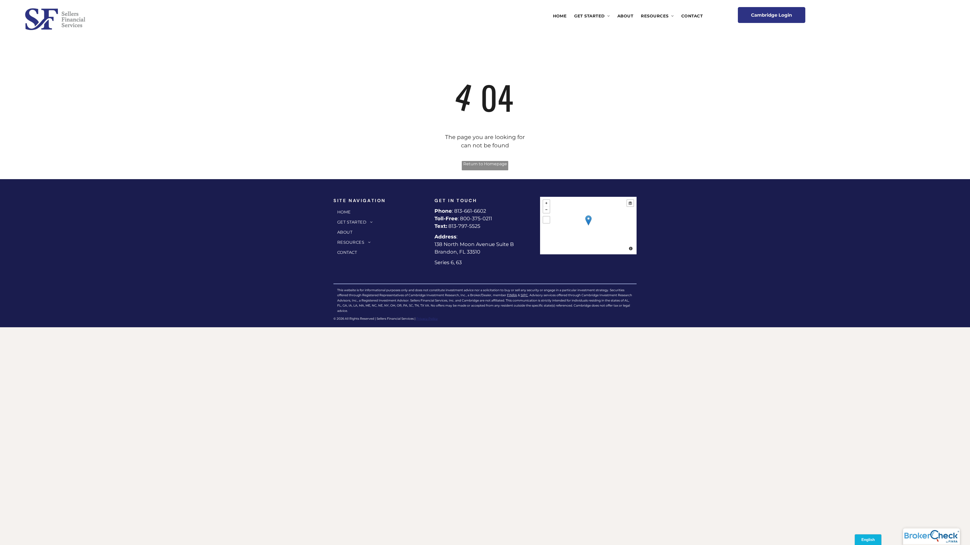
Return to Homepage (485, 163)
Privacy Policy (427, 318)
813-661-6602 (470, 211)
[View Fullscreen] (546, 219)
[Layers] (630, 203)
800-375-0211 (476, 218)
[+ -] (588, 225)
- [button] (546, 209)
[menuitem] (560, 16)
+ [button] (546, 203)
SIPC (524, 295)
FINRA (512, 295)
